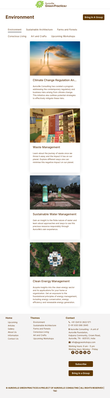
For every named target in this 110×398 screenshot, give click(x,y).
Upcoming (12, 322)
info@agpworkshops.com (83, 342)
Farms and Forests (67, 29)
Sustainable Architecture (39, 29)
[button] (55, 89)
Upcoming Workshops (63, 36)
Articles (11, 325)
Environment (14, 29)
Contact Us (13, 338)
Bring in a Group (94, 17)
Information (13, 335)
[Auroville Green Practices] (51, 4)
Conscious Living (17, 36)
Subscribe (80, 364)
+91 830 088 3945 (78, 325)
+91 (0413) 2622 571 (81, 322)
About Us (12, 332)
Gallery (11, 329)
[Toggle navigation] (104, 4)
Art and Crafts (39, 36)
